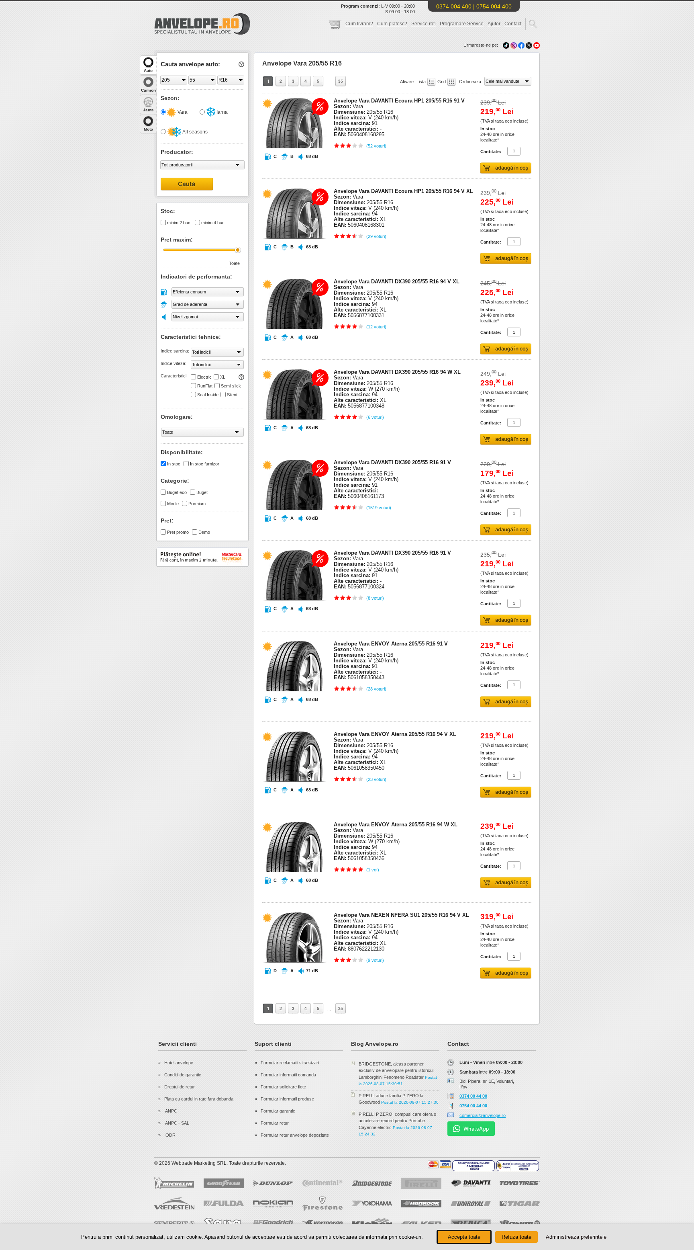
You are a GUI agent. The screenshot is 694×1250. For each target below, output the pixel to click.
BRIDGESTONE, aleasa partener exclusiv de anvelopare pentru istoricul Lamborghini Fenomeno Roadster (396, 1070)
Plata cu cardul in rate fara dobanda (198, 1098)
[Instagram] (514, 45)
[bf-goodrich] (273, 1223)
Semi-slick (231, 385)
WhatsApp (476, 1128)
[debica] (471, 1223)
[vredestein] (174, 1203)
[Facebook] (521, 45)
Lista (421, 81)
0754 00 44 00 (473, 1105)
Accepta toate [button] (464, 1237)
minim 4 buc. (213, 222)
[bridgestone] (372, 1183)
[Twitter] (529, 45)
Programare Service (462, 24)
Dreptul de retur (179, 1086)
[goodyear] (224, 1183)
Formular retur (275, 1123)
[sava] (224, 1223)
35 (340, 81)
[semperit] (174, 1223)
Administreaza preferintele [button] (576, 1237)
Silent (232, 394)
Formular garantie (278, 1111)
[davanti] (471, 1183)
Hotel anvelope (178, 1062)
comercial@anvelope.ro (482, 1115)
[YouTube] (536, 45)
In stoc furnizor (204, 463)
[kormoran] (322, 1223)
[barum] (520, 1223)
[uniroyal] (471, 1203)
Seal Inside (207, 394)
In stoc (173, 463)
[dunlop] (273, 1183)
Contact (512, 24)
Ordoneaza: (471, 81)
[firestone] (322, 1204)
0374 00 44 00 (473, 1096)
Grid (442, 81)
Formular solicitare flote (283, 1086)
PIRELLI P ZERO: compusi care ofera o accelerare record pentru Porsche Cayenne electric (397, 1121)
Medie (173, 503)
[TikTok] (506, 45)
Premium (197, 503)
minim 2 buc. (179, 222)
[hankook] (421, 1203)
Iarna (221, 112)
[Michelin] (174, 1183)
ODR (170, 1135)
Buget (202, 492)
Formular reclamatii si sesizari (290, 1062)
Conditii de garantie (182, 1074)
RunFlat (204, 385)
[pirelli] (421, 1183)
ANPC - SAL (176, 1123)
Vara (182, 112)
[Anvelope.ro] (202, 33)
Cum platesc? (392, 24)
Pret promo (178, 532)
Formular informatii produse (287, 1098)
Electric (204, 377)
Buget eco (177, 492)
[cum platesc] (439, 1164)
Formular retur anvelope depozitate (295, 1135)
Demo (204, 532)
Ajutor (494, 24)
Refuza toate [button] (516, 1237)
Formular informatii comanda (288, 1074)
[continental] (322, 1183)
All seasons (195, 132)
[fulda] (224, 1203)
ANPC (170, 1111)
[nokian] (273, 1203)
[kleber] (372, 1223)
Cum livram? (359, 24)
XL (222, 377)
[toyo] (520, 1183)
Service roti (423, 24)
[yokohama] (372, 1203)
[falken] (421, 1223)
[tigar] (520, 1203)
